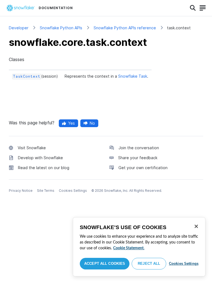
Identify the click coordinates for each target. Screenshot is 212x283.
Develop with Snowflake (40, 157)
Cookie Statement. (128, 248)
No (92, 123)
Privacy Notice (21, 190)
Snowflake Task (132, 76)
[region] (139, 246)
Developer (18, 27)
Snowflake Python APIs (61, 27)
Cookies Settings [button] (73, 190)
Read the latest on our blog (43, 167)
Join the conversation (138, 147)
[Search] (192, 8)
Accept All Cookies (104, 263)
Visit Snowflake (32, 147)
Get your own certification (143, 167)
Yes (71, 123)
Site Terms (45, 190)
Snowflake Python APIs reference (125, 27)
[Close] (196, 226)
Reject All (149, 263)
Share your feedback (137, 157)
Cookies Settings (183, 263)
